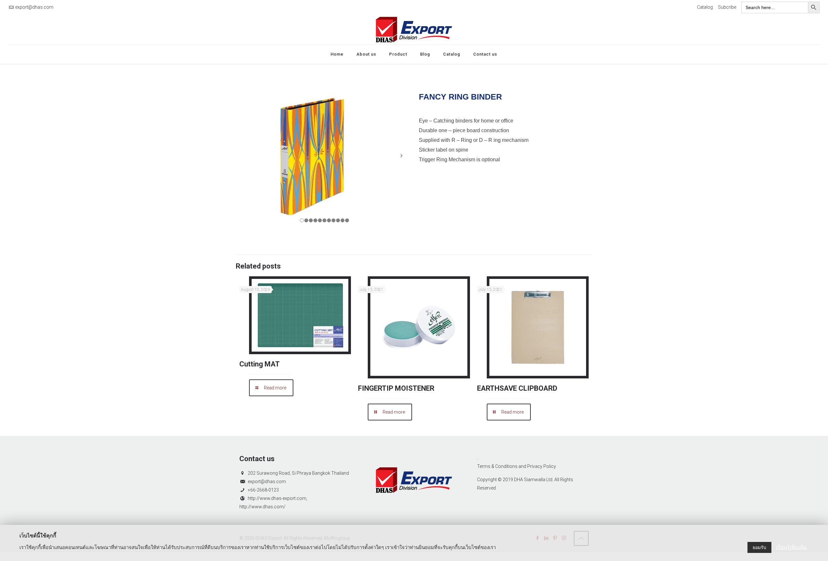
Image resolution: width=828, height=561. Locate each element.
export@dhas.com (34, 7)
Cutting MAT (259, 364)
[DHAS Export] (414, 29)
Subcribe (727, 7)
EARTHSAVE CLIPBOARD (517, 388)
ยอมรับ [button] (759, 547)
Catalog (705, 7)
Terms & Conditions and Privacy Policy (516, 466)
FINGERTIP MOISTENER (396, 388)
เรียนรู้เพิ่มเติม (791, 547)
